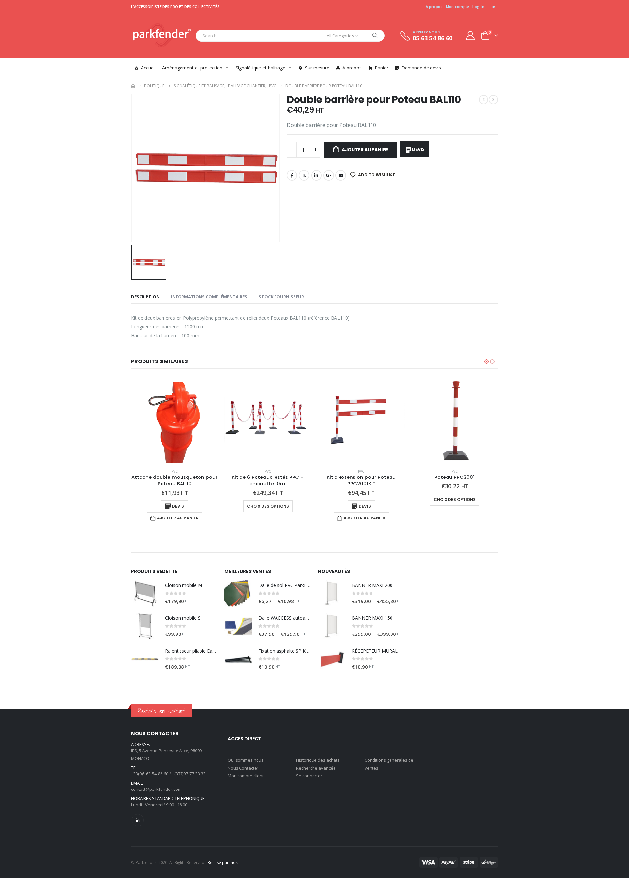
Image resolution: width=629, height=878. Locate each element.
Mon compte (457, 6)
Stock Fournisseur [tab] (281, 297)
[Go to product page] (174, 420)
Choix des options (268, 506)
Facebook (292, 175)
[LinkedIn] (493, 6)
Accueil (148, 68)
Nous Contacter (243, 768)
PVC (174, 471)
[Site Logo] (161, 35)
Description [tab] (145, 297)
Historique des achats (318, 760)
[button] (486, 361)
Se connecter (309, 776)
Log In (478, 6)
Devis (418, 149)
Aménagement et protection (192, 68)
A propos (434, 6)
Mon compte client (246, 776)
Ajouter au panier (365, 149)
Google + (328, 175)
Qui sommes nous (246, 760)
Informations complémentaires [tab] (209, 297)
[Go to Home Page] (133, 86)
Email (340, 175)
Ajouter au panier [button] (178, 518)
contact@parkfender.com (156, 789)
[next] (493, 99)
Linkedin (138, 820)
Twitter (304, 175)
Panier (381, 68)
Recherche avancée (316, 768)
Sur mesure (317, 68)
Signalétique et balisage (260, 68)
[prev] (483, 99)
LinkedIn (316, 175)
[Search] (375, 35)
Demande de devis (421, 68)
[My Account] (470, 35)
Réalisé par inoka (224, 862)
